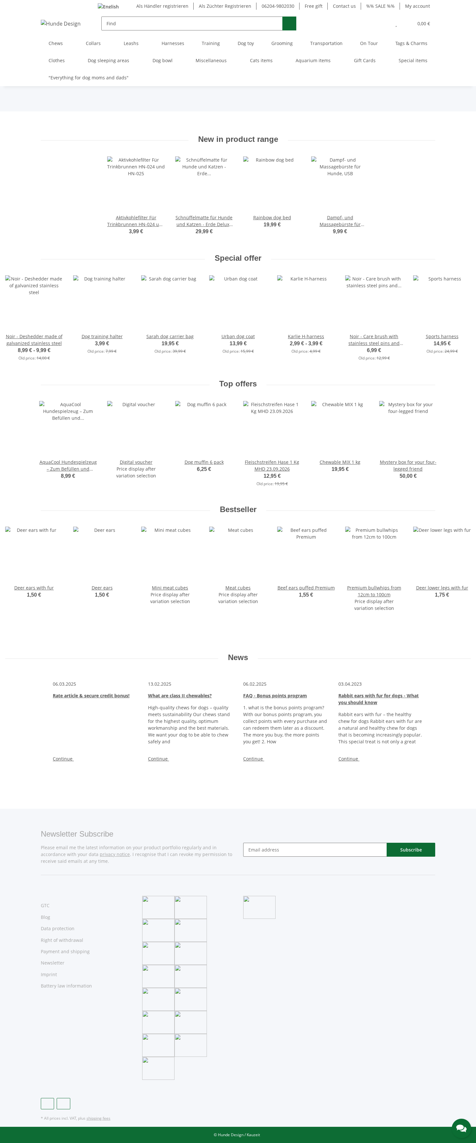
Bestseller (238, 509)
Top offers (238, 383)
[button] (383, 23)
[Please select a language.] (112, 6)
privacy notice (115, 854)
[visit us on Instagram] (63, 1103)
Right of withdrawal (62, 940)
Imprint (49, 974)
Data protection (57, 928)
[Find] (289, 23)
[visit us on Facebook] (47, 1103)
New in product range (238, 139)
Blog (45, 917)
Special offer (238, 258)
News (238, 657)
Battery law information (66, 986)
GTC (45, 905)
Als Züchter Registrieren (225, 6)
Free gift (314, 6)
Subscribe (411, 850)
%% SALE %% (380, 6)
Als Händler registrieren (162, 6)
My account (417, 6)
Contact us (344, 6)
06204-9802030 (278, 6)
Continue (63, 759)
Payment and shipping (65, 951)
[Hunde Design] (61, 23)
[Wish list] (396, 23)
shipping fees (98, 1118)
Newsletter (52, 963)
